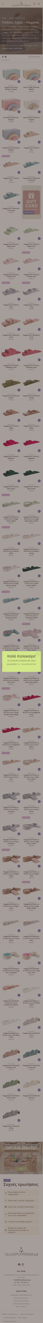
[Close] (38, 654)
